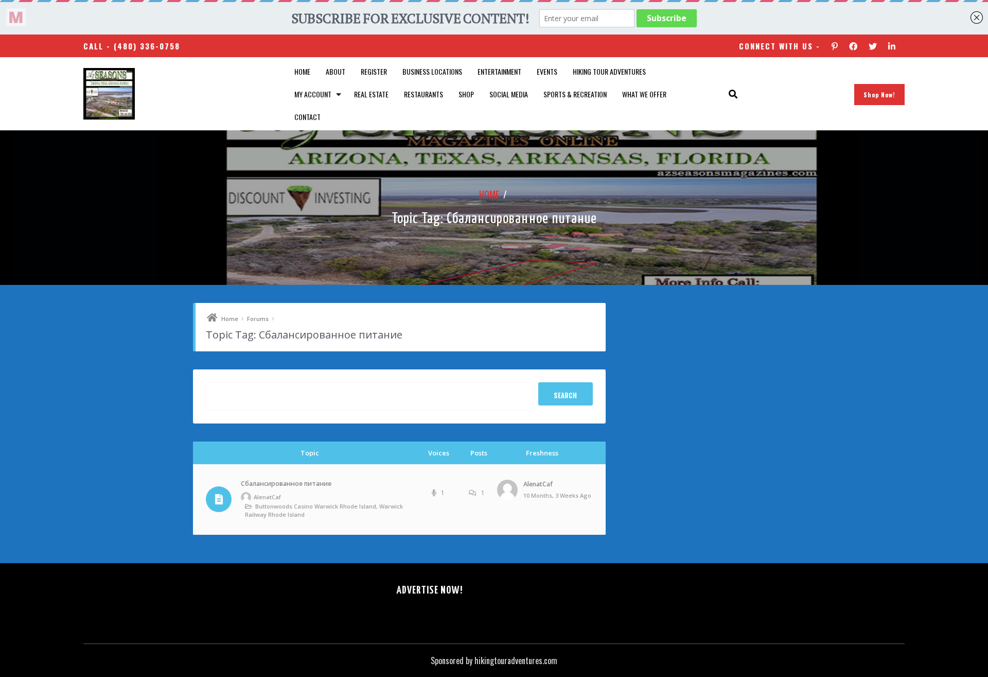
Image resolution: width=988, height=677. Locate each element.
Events (547, 71)
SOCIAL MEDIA (508, 94)
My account (312, 94)
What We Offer (644, 94)
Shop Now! (879, 94)
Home (302, 71)
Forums (258, 319)
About (335, 71)
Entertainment (499, 71)
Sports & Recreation (575, 94)
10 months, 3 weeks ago (557, 495)
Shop (466, 94)
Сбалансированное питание (286, 483)
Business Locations (432, 71)
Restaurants (423, 94)
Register (374, 71)
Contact (307, 116)
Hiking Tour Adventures (609, 71)
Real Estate (371, 94)
